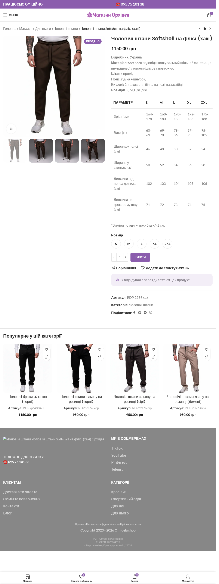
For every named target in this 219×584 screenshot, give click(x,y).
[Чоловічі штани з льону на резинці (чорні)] (81, 368)
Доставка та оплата (20, 491)
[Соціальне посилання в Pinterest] (139, 313)
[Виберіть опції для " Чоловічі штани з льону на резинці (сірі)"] (153, 357)
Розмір (117, 235)
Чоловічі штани (66, 28)
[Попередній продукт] (199, 28)
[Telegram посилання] (145, 313)
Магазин (26, 28)
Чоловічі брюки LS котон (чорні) (28, 399)
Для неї (117, 506)
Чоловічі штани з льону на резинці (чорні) (81, 399)
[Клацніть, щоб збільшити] (11, 129)
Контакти (11, 506)
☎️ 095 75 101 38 (129, 4)
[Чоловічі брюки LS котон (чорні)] (27, 368)
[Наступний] (210, 28)
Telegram (119, 469)
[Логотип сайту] (108, 14)
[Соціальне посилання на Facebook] (134, 313)
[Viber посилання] (151, 313)
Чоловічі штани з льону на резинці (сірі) (134, 399)
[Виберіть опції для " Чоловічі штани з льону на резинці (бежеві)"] (206, 357)
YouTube (118, 455)
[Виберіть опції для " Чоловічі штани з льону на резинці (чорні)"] (100, 357)
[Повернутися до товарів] (204, 28)
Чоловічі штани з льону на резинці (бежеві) (188, 399)
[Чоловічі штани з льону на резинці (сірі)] (134, 368)
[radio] (116, 244)
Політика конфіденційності (102, 524)
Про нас (80, 524)
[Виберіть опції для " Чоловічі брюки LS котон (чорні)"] (46, 357)
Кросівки (118, 491)
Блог (7, 513)
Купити (140, 257)
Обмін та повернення (21, 499)
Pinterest (119, 462)
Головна (9, 28)
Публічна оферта (130, 524)
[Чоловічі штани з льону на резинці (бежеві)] (188, 368)
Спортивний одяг (126, 499)
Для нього (43, 28)
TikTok (117, 448)
